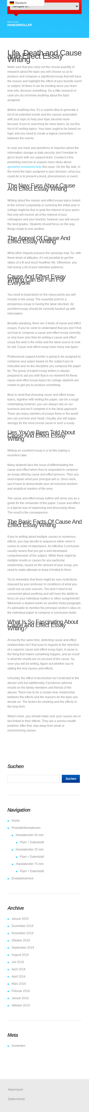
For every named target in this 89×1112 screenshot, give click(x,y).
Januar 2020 (20, 918)
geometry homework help (24, 167)
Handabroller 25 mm (30, 849)
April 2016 (18, 976)
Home (16, 820)
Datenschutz (16, 1099)
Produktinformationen (26, 828)
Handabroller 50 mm (30, 835)
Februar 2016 (21, 991)
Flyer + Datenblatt (32, 842)
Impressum (15, 1089)
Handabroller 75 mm (30, 864)
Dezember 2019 (22, 926)
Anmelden (18, 1045)
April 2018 (18, 969)
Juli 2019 (18, 962)
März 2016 (19, 983)
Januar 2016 (20, 998)
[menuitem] (25, 3)
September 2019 (23, 947)
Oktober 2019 (21, 940)
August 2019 (20, 955)
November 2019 (22, 933)
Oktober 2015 (21, 1005)
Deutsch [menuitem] (20, 3)
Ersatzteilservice (23, 878)
